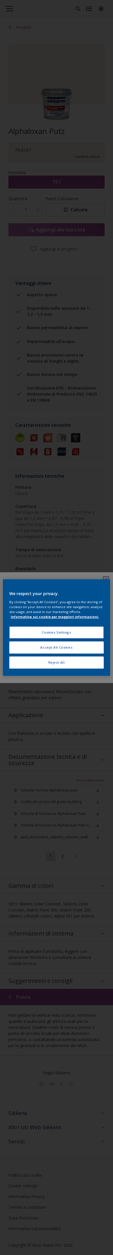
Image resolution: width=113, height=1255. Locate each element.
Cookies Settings (56, 632)
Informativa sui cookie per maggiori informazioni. (55, 616)
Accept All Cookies (56, 647)
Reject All (56, 662)
